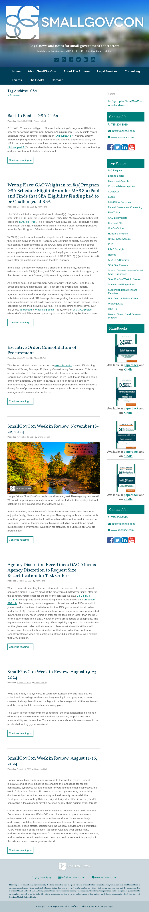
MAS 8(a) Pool (27, 221)
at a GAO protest (82, 309)
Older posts (13, 95)
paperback (131, 365)
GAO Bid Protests (117, 218)
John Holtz (42, 207)
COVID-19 (113, 191)
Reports (112, 255)
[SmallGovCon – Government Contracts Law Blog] (74, 870)
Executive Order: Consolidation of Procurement (42, 350)
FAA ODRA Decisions (119, 202)
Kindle (128, 369)
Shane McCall (40, 358)
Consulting (132, 71)
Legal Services (107, 71)
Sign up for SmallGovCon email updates (125, 103)
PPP (110, 244)
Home (16, 71)
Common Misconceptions (121, 186)
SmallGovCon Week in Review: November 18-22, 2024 (53, 429)
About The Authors (76, 71)
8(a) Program (115, 170)
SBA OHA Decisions (119, 260)
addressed (26, 309)
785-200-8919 (119, 124)
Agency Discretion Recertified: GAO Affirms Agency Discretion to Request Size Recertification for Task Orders (51, 570)
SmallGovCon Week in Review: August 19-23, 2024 (52, 675)
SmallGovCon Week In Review (124, 279)
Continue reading (20, 160)
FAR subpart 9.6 (16, 147)
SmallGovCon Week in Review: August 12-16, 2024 (52, 761)
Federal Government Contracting (125, 207)
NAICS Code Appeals (119, 239)
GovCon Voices (116, 228)
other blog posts (44, 309)
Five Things (114, 212)
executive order (63, 365)
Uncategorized (115, 303)
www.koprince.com (122, 137)
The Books (36, 80)
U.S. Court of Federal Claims (123, 298)
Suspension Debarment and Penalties (122, 292)
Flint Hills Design (98, 906)
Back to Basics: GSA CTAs (32, 116)
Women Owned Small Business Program (124, 316)
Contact (57, 80)
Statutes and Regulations (121, 284)
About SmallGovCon (42, 71)
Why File (112, 309)
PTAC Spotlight (116, 249)
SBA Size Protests (118, 265)
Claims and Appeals (118, 181)
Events (17, 80)
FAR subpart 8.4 (64, 135)
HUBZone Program (118, 233)
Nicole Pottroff (40, 121)
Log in (110, 906)
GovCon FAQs (115, 223)
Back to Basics (116, 176)
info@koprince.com (123, 130)
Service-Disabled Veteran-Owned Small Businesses (125, 272)
